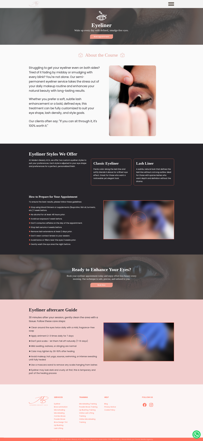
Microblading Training (88, 404)
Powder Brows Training (88, 407)
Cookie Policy (109, 410)
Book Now (101, 285)
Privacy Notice (110, 407)
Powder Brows (59, 419)
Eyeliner (57, 404)
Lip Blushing (58, 425)
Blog (106, 404)
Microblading (59, 413)
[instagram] (151, 404)
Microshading (59, 410)
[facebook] (144, 404)
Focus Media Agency (144, 439)
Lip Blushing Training (87, 410)
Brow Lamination (61, 407)
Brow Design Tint (61, 422)
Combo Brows (59, 416)
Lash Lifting (58, 428)
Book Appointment (101, 36)
